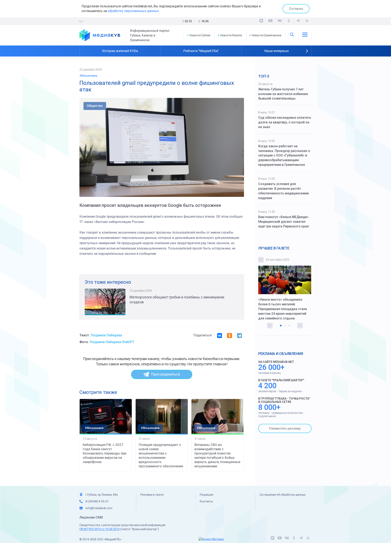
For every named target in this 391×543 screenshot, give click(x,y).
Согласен (296, 9)
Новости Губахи (200, 35)
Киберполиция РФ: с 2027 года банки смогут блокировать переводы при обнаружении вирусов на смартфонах (104, 453)
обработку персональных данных (133, 11)
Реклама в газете (152, 494)
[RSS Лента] (307, 21)
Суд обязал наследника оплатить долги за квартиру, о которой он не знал (284, 122)
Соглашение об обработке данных (282, 494)
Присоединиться (165, 374)
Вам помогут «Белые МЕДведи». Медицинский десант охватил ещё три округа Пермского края (283, 221)
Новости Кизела (231, 35)
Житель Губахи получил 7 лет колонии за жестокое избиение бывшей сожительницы (283, 94)
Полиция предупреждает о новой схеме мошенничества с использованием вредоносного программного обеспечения (161, 455)
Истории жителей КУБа (120, 51)
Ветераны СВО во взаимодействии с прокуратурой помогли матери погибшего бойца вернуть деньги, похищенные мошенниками (217, 455)
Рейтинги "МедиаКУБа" (201, 51)
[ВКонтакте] (279, 21)
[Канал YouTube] (270, 21)
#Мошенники (88, 75)
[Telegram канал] (297, 21)
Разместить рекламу (285, 428)
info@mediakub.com (99, 508)
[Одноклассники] (288, 21)
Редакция (206, 494)
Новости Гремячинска (266, 35)
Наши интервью (276, 51)
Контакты (206, 501)
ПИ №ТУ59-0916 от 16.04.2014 (99, 529)
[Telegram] (239, 335)
